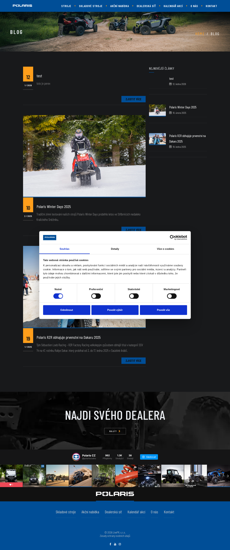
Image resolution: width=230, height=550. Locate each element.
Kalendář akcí (173, 6)
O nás (194, 6)
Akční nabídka (119, 6)
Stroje (66, 6)
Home (200, 33)
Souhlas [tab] (64, 248)
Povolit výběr (115, 309)
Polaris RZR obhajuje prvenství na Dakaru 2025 (69, 337)
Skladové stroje (91, 6)
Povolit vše (163, 309)
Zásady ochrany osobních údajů (115, 535)
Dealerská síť (146, 6)
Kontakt (211, 6)
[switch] (96, 296)
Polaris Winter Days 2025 (182, 107)
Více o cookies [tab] (165, 248)
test (171, 78)
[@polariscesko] (76, 457)
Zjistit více (133, 99)
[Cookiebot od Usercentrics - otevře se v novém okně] (172, 237)
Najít (113, 431)
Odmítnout (66, 309)
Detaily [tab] (115, 248)
